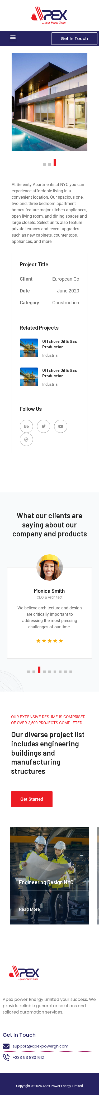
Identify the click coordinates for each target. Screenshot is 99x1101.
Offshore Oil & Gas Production (59, 344)
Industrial (50, 355)
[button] (13, 37)
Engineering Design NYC (46, 882)
